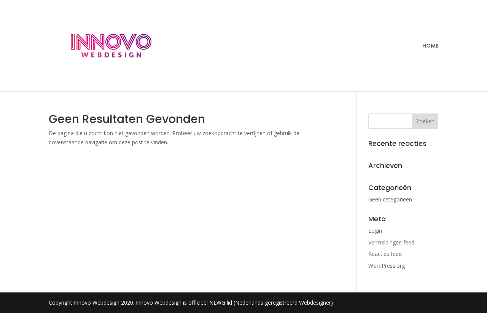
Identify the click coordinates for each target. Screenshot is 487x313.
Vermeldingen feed (391, 242)
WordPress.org (386, 265)
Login (375, 230)
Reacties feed (385, 253)
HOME (430, 46)
